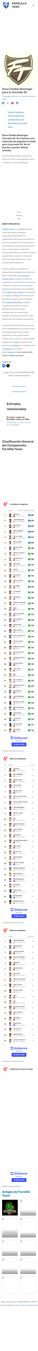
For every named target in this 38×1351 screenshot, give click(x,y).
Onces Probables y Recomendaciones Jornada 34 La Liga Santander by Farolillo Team (17, 119)
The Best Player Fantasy (14, 292)
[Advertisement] (19, 32)
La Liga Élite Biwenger (13, 302)
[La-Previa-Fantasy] (28, 1207)
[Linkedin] (17, 103)
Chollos (15, 96)
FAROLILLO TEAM (19, 5)
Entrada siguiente (19, 391)
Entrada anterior (19, 386)
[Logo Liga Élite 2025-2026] (10, 1248)
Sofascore (21, 751)
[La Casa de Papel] (10, 1227)
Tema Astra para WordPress (27, 1305)
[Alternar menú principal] (33, 5)
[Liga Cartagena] (28, 1266)
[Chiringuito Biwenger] (28, 1284)
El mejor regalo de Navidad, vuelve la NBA (18, 418)
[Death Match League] (28, 1227)
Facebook (16, 345)
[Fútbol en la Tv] (28, 1248)
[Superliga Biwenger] (10, 1284)
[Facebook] (3, 103)
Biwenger (7, 96)
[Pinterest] (12, 103)
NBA (14, 422)
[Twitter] (8, 103)
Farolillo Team (8, 229)
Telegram (8, 349)
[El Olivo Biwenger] (10, 1266)
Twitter (17, 342)
